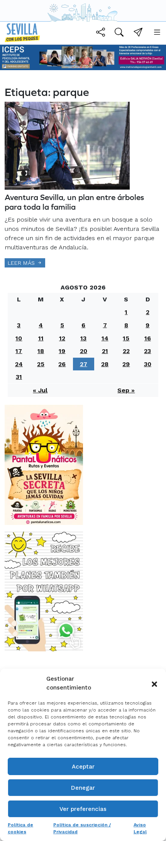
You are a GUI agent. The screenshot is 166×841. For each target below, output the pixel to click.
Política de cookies (20, 828)
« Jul (40, 390)
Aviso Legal (140, 828)
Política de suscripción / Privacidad (82, 828)
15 (126, 338)
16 (147, 338)
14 (105, 338)
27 (83, 364)
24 (19, 364)
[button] (154, 683)
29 (126, 364)
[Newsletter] (138, 33)
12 (62, 338)
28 (104, 364)
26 (62, 364)
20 (83, 351)
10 (18, 338)
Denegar (83, 787)
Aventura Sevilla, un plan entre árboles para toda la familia (74, 202)
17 (18, 351)
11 (41, 338)
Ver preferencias (83, 809)
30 (147, 364)
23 (147, 351)
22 (126, 351)
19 (62, 351)
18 (40, 351)
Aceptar (83, 766)
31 (19, 376)
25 (40, 364)
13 (83, 338)
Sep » (126, 390)
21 (105, 351)
